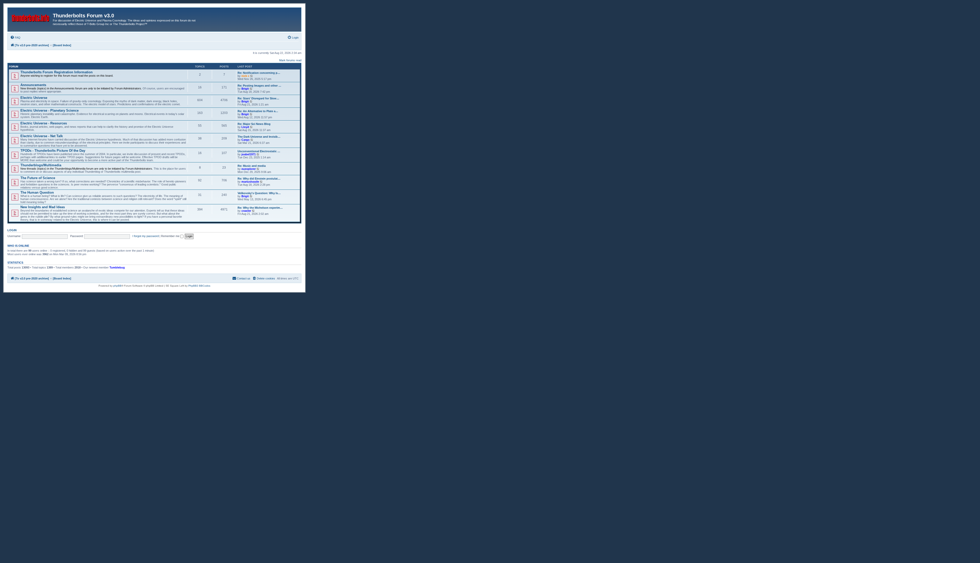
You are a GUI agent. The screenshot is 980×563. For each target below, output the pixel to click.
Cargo (245, 139)
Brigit (245, 88)
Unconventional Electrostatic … (259, 151)
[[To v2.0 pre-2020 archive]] (31, 17)
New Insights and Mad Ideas (42, 207)
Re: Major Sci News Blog (254, 123)
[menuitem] (15, 37)
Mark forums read (290, 60)
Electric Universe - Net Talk (41, 136)
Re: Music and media (252, 165)
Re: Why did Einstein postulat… (259, 178)
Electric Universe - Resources (43, 123)
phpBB (117, 285)
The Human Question (37, 192)
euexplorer (248, 168)
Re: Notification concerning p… (259, 72)
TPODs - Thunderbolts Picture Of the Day (52, 151)
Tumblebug (117, 267)
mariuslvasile (250, 181)
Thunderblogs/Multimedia (40, 165)
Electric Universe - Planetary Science (49, 110)
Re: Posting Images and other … (259, 85)
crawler (246, 210)
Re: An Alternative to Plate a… (258, 111)
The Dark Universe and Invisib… (259, 136)
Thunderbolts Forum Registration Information (56, 72)
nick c (245, 75)
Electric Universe (33, 98)
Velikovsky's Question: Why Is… (259, 193)
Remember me (170, 236)
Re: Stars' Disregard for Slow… (258, 98)
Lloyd (245, 126)
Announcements (33, 85)
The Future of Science (37, 178)
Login (12, 230)
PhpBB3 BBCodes (199, 285)
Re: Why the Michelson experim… (260, 207)
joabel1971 (248, 154)
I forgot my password (145, 236)
